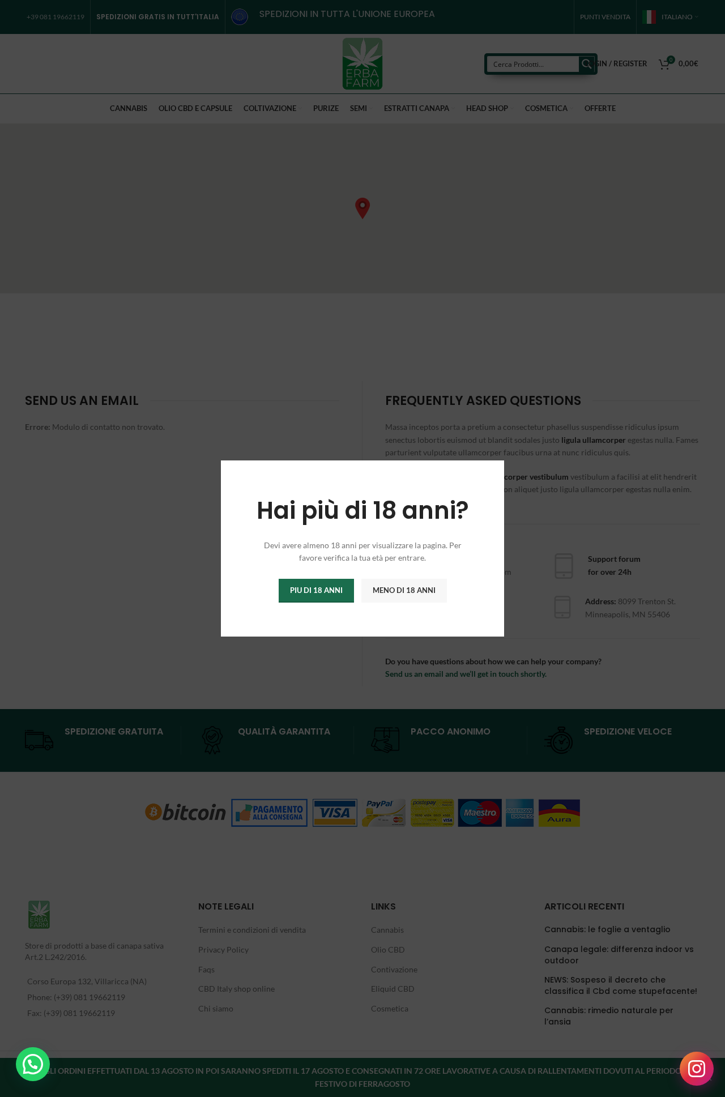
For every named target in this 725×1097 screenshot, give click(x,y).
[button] (33, 1064)
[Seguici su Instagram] (697, 1069)
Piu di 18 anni (316, 590)
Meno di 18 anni (404, 590)
